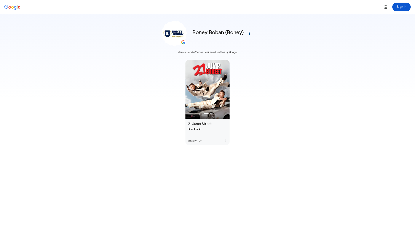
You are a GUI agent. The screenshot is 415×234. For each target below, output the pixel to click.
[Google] (12, 7)
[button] (385, 7)
